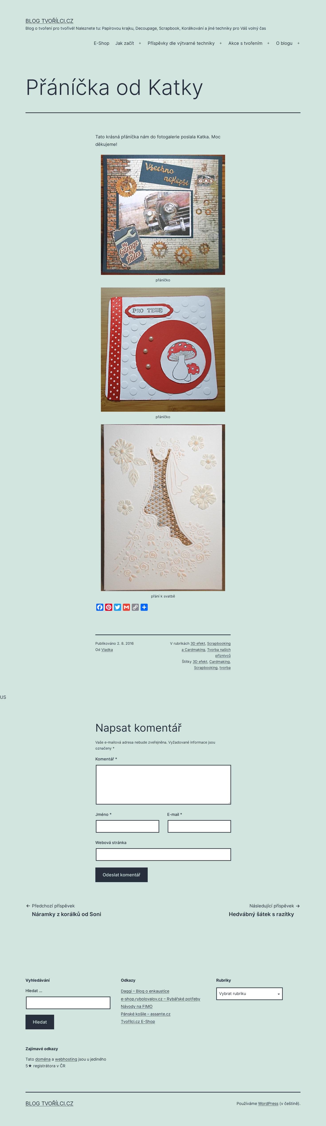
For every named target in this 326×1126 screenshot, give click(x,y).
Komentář (106, 759)
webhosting (66, 1059)
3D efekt (197, 643)
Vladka (107, 649)
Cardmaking (219, 661)
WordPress (268, 1103)
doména (43, 1059)
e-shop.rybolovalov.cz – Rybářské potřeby (160, 999)
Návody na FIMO (137, 1006)
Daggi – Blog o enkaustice (145, 991)
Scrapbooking (206, 667)
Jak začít (124, 43)
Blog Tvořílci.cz (49, 21)
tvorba (225, 667)
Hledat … (34, 990)
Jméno (103, 814)
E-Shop (101, 43)
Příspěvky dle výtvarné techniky (181, 43)
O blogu (284, 43)
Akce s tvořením (245, 43)
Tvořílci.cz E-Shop (138, 1021)
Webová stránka (110, 842)
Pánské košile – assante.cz (146, 1014)
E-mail (174, 814)
